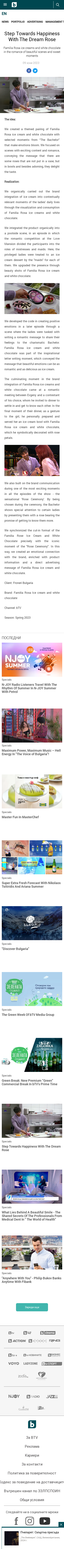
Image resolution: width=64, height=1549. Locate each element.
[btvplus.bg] (11, 1355)
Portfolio (18, 21)
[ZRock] (41, 1408)
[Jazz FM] (51, 1396)
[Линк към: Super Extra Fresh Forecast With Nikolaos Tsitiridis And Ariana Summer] (32, 872)
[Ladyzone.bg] (28, 1363)
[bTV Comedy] (27, 1333)
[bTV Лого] (32, 1424)
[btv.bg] (11, 1333)
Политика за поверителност (32, 1473)
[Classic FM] (23, 1408)
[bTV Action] (14, 1341)
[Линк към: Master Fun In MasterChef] (32, 806)
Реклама (32, 1446)
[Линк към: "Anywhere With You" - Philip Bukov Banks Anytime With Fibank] (32, 1267)
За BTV (32, 1437)
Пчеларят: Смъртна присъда (39, 1532)
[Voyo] (11, 1363)
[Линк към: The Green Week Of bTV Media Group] (32, 1004)
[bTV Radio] (32, 1396)
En (4, 13)
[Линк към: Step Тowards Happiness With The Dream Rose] (32, 1136)
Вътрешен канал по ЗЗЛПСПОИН (32, 1491)
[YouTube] (45, 1519)
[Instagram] (30, 1519)
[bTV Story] (34, 1341)
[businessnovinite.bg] (52, 1355)
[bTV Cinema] (48, 1333)
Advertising (35, 21)
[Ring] (52, 1340)
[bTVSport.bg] (48, 1363)
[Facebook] (16, 1519)
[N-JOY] (13, 1396)
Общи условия (32, 1500)
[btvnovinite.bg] (31, 1355)
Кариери (32, 1455)
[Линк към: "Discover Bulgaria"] (32, 938)
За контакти (32, 1464)
